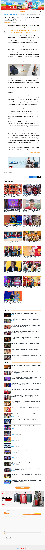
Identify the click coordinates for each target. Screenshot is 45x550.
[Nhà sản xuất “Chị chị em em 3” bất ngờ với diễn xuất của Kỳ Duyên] (7, 315)
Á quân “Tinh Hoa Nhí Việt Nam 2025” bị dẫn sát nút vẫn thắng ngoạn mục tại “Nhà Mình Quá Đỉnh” (12, 287)
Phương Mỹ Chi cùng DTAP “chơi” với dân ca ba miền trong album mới (24, 349)
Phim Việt (12, 314)
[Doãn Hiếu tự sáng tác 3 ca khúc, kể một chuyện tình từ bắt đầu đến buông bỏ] (7, 367)
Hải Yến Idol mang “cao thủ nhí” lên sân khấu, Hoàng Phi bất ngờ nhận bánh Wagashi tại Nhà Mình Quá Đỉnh (26, 481)
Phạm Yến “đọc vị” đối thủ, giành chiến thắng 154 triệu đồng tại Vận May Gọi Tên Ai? (26, 475)
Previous (2, 5)
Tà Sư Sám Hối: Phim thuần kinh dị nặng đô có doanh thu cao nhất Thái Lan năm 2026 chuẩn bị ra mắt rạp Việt (25, 338)
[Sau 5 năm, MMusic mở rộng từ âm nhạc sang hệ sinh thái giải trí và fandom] (7, 458)
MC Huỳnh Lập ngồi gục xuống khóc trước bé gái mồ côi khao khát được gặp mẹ (12, 272)
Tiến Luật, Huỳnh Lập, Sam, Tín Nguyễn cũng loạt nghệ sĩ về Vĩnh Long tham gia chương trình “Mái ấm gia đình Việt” (13, 195)
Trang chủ (6, 14)
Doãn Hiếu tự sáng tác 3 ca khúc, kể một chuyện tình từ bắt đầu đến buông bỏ (25, 366)
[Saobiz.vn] (22, 11)
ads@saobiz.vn (8, 538)
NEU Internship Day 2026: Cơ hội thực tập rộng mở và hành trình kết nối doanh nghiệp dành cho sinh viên (25, 451)
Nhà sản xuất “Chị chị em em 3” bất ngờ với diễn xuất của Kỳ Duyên (24, 313)
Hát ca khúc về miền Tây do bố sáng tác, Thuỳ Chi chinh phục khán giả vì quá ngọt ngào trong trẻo (26, 356)
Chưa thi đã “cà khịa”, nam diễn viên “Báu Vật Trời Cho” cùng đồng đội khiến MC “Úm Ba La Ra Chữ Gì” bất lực (13, 302)
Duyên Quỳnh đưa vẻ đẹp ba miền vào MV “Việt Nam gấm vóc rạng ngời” (25, 389)
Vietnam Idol (10, 172)
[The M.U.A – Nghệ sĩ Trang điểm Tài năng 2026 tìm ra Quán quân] (7, 421)
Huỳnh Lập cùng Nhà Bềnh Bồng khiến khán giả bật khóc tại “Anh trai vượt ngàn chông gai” (12, 243)
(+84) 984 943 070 (9, 521)
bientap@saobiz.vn (9, 534)
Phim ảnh (12, 320)
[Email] (5, 31)
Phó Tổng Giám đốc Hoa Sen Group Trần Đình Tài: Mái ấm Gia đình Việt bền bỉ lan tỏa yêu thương (32, 258)
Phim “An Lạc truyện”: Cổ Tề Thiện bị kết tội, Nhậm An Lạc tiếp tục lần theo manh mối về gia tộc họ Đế (25, 372)
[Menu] (4, 11)
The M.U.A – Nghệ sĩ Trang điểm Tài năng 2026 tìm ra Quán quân (23, 419)
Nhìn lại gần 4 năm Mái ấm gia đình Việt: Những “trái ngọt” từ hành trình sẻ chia (31, 287)
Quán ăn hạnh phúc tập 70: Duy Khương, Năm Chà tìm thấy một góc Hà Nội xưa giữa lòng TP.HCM (31, 243)
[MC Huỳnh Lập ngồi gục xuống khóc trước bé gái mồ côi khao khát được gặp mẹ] (13, 266)
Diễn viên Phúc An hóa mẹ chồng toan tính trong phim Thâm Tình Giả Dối (25, 319)
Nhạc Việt (13, 358)
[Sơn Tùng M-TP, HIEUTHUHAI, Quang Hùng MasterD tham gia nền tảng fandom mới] (7, 445)
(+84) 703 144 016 (15, 521)
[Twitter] (5, 29)
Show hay (15, 14)
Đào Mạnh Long (8, 22)
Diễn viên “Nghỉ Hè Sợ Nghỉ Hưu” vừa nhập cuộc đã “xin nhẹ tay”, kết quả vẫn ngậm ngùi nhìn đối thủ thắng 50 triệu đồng (13, 226)
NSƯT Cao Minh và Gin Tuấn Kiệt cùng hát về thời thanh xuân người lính (25, 343)
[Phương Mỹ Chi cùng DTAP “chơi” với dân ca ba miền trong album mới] (7, 351)
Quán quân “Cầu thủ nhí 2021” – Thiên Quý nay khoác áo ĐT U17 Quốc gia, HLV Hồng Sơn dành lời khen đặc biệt (31, 210)
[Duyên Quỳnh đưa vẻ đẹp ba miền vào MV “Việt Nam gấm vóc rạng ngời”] (7, 391)
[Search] (40, 11)
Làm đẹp (12, 421)
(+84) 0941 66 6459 (9, 539)
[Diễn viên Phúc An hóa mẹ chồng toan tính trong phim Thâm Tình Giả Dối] (7, 321)
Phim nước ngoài (14, 434)
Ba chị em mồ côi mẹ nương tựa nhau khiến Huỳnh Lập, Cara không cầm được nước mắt (12, 257)
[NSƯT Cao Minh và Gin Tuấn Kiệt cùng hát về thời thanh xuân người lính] (7, 345)
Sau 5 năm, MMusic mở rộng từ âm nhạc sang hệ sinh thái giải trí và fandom (26, 456)
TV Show (10, 14)
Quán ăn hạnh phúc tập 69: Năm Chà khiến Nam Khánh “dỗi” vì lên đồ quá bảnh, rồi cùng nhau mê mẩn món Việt (25, 469)
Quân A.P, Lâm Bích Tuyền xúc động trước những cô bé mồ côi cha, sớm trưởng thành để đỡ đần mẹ (31, 195)
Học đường (13, 452)
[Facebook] (5, 26)
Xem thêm (22, 487)
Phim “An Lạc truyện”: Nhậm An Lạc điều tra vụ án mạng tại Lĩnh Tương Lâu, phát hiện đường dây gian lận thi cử (25, 432)
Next (43, 5)
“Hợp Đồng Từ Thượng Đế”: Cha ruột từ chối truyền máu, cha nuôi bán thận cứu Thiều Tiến (25, 463)
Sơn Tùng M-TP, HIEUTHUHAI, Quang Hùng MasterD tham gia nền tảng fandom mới (24, 444)
